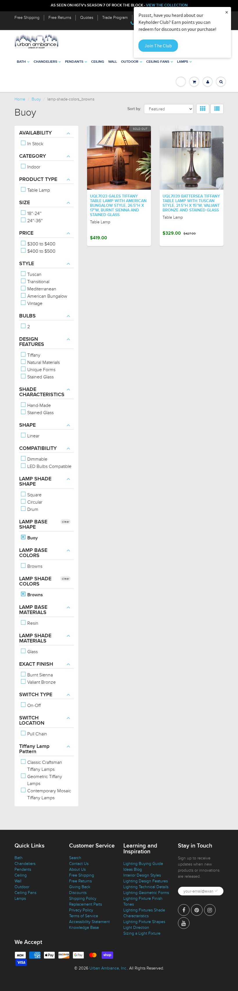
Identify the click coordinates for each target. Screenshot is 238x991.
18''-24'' (34, 213)
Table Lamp (38, 190)
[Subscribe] (216, 890)
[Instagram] (210, 910)
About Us (77, 869)
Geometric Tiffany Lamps (44, 780)
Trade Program (115, 17)
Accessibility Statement (89, 921)
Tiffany (33, 355)
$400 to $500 (40, 251)
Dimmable (36, 459)
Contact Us (79, 863)
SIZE (24, 202)
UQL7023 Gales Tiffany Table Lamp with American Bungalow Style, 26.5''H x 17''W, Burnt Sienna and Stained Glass (118, 205)
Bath (21, 62)
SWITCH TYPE (35, 694)
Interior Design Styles (142, 875)
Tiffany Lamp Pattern (34, 749)
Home (20, 99)
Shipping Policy (82, 898)
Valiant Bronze (41, 682)
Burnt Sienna (39, 675)
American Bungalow (46, 296)
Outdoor (129, 62)
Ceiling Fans (157, 62)
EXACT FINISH (36, 664)
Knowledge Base (84, 927)
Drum (32, 509)
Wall (112, 62)
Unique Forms (40, 370)
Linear (32, 436)
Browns (34, 566)
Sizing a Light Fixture (142, 933)
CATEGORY (32, 156)
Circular (34, 502)
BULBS (27, 316)
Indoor (33, 167)
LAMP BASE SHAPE (33, 524)
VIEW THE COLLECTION (166, 5)
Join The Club (158, 46)
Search (75, 857)
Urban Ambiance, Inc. (108, 968)
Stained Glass (40, 377)
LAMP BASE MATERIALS (33, 610)
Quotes (86, 17)
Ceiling (97, 62)
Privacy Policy (81, 910)
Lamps (182, 62)
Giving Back (79, 886)
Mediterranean (41, 289)
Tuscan (34, 274)
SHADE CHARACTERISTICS (41, 392)
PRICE (26, 233)
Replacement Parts (85, 904)
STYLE (26, 263)
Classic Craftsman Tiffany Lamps (44, 766)
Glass (32, 652)
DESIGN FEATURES (31, 342)
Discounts (77, 892)
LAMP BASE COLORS (33, 553)
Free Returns (59, 17)
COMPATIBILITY (38, 448)
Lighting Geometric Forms (146, 892)
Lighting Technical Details (145, 886)
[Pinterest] (197, 910)
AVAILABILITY (35, 133)
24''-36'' (34, 221)
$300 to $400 (40, 244)
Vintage (34, 303)
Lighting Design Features (145, 881)
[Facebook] (184, 910)
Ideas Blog (132, 869)
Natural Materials (43, 362)
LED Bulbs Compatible (48, 466)
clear (65, 522)
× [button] (226, 12)
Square (34, 495)
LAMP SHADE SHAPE (35, 481)
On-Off (33, 705)
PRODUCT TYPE (38, 179)
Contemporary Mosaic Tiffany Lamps (48, 794)
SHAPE (27, 425)
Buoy (36, 99)
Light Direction (136, 927)
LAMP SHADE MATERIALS (35, 638)
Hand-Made (38, 405)
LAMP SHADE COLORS (35, 581)
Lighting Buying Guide (143, 863)
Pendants (74, 62)
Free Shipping (27, 17)
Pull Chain (36, 734)
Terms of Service (83, 915)
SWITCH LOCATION (31, 720)
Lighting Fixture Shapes (144, 921)
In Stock (34, 144)
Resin (32, 623)
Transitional (37, 282)
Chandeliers (45, 62)
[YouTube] (184, 923)
